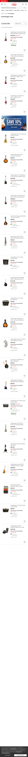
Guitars (3, 10)
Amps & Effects (9, 10)
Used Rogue (11, 13)
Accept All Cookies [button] (20, 755)
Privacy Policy (13, 748)
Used (6, 13)
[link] (18, 32)
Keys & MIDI (17, 10)
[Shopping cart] (26, 4)
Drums (22, 10)
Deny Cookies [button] (7, 755)
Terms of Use (19, 751)
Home (2, 13)
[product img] (6, 37)
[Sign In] (22, 4)
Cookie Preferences (5, 752)
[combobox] (21, 23)
